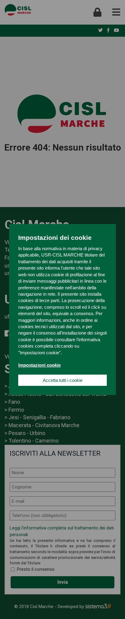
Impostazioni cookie (39, 365)
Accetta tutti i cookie (63, 380)
